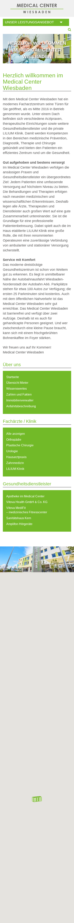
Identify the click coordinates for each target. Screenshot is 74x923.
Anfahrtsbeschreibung (21, 406)
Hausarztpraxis (16, 457)
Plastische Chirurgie (20, 445)
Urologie (12, 451)
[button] (37, 799)
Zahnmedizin (15, 463)
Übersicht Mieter (17, 382)
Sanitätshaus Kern (18, 518)
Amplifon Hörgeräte (19, 524)
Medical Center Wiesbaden (37, 8)
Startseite (12, 377)
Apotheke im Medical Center (25, 496)
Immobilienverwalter (19, 400)
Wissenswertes (16, 388)
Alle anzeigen (15, 433)
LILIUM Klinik (15, 468)
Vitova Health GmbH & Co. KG (26, 502)
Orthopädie (13, 439)
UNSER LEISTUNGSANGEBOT (29, 22)
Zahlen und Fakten (19, 394)
